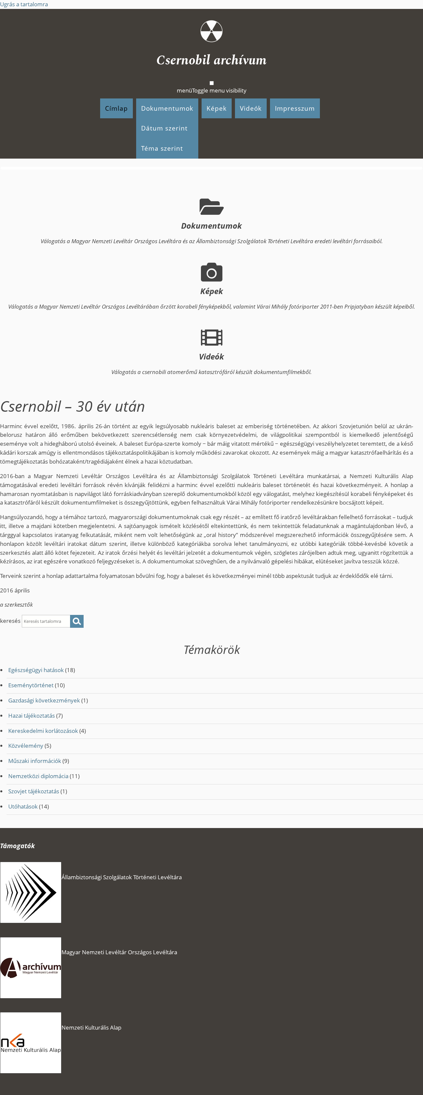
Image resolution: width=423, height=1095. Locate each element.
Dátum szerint (164, 128)
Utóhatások (23, 806)
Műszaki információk (34, 761)
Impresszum (295, 108)
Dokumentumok (167, 108)
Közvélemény (25, 745)
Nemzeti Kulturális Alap (91, 1027)
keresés (11, 620)
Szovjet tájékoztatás (33, 791)
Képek (217, 108)
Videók (251, 108)
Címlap (116, 108)
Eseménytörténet (31, 685)
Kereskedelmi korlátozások (43, 731)
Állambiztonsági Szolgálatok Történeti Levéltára (121, 877)
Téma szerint (162, 148)
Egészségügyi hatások (36, 670)
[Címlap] (211, 34)
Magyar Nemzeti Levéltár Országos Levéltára (119, 952)
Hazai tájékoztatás (31, 715)
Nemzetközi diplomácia (38, 776)
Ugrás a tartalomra (24, 4)
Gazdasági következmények (44, 700)
